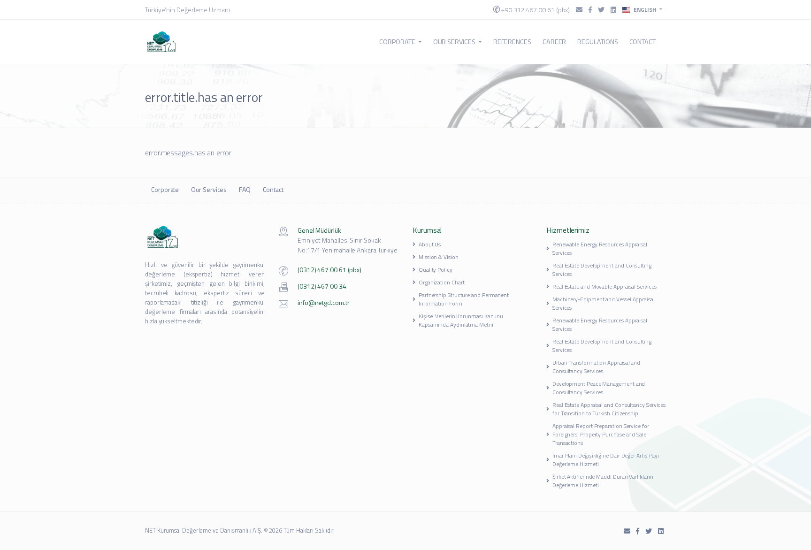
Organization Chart (442, 282)
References (512, 42)
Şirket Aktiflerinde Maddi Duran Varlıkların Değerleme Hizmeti (602, 480)
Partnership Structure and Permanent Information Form (464, 299)
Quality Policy (435, 269)
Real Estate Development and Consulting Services (601, 269)
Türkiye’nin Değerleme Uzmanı (187, 10)
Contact (642, 42)
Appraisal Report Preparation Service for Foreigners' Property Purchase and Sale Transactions (600, 434)
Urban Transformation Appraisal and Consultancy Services (596, 366)
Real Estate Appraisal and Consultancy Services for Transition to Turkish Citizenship (609, 409)
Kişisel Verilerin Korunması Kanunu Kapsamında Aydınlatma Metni (461, 320)
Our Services (454, 42)
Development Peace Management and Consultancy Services (598, 388)
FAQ (245, 189)
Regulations (597, 42)
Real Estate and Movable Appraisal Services (604, 286)
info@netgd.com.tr (324, 302)
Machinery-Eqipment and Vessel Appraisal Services (603, 303)
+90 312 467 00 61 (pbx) (535, 10)
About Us (430, 244)
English (645, 9)
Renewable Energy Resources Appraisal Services (599, 248)
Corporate (397, 42)
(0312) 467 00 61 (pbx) (329, 270)
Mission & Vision (439, 256)
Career (554, 42)
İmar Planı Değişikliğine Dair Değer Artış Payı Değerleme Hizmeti (605, 459)
